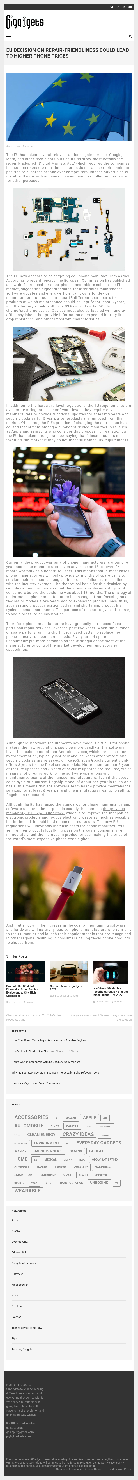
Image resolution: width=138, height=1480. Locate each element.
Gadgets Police (48, 1151)
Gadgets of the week (24, 1263)
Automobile (29, 1125)
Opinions (17, 1306)
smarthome (48, 1175)
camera (72, 1126)
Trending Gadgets (22, 1349)
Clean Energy (41, 1134)
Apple (89, 1117)
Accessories (31, 1117)
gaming (76, 1151)
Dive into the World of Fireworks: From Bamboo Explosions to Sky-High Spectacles (22, 991)
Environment (46, 1143)
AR (105, 1118)
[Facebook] (106, 7)
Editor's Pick (19, 1252)
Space (67, 1175)
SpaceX (83, 1175)
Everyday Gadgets (98, 1142)
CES (17, 1135)
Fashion (20, 1151)
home (20, 1159)
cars (89, 1126)
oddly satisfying (105, 1159)
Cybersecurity (20, 1241)
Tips (14, 1338)
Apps (15, 1220)
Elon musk (20, 1143)
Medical (50, 1159)
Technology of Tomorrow (27, 1327)
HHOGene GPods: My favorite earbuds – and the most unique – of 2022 (110, 992)
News (82, 1160)
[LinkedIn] (118, 7)
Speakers (101, 1175)
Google (96, 1151)
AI (57, 1118)
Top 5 (47, 1182)
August (29, 146)
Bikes (55, 1126)
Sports (19, 1182)
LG (35, 1159)
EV (67, 1143)
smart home (24, 1175)
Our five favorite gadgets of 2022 (68, 988)
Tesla (34, 1183)
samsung (103, 1167)
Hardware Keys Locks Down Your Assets (36, 1083)
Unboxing (99, 1183)
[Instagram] (124, 7)
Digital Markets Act (56, 163)
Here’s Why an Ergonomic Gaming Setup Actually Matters (46, 1062)
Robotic (81, 1167)
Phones (42, 1167)
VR (116, 1183)
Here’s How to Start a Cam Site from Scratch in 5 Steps (45, 1051)
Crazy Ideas (78, 1134)
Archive (16, 1231)
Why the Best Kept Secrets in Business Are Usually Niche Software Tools (55, 1072)
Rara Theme (95, 1469)
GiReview (17, 1274)
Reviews (61, 1167)
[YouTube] (130, 7)
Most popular (20, 1284)
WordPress (124, 1469)
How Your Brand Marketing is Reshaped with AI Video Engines (49, 1040)
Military (68, 1160)
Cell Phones (105, 1127)
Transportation (70, 1183)
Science (16, 1317)
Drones (105, 1135)
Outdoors (21, 1167)
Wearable (27, 1191)
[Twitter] (111, 7)
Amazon (70, 1118)
